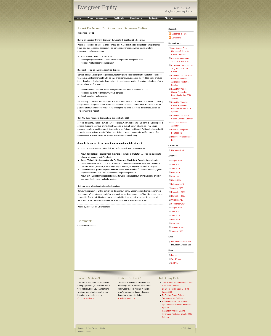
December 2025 (178, 192)
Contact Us (154, 18)
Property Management (97, 18)
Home (78, 18)
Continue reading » (85, 298)
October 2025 (177, 200)
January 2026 (177, 188)
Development (136, 18)
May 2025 (175, 219)
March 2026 (176, 180)
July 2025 (175, 212)
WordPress (176, 259)
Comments (176, 38)
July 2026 (175, 165)
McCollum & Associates (181, 242)
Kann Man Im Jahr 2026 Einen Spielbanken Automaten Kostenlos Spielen (176, 304)
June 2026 (175, 168)
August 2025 (176, 208)
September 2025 (178, 204)
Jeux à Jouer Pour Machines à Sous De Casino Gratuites (180, 51)
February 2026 (177, 184)
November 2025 (178, 196)
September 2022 (178, 227)
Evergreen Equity (97, 7)
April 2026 (175, 176)
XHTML (174, 263)
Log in (174, 255)
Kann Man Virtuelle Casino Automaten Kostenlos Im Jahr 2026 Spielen (177, 314)
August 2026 (176, 161)
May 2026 (175, 172)
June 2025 (175, 216)
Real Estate (119, 18)
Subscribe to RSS (179, 34)
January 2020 (177, 231)
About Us (169, 18)
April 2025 (175, 223)
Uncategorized (177, 150)
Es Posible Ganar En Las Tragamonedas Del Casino (182, 68)
